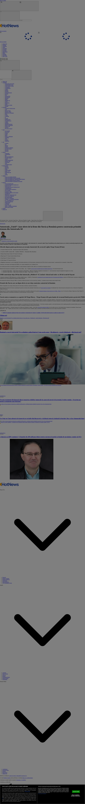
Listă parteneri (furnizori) (42, 793)
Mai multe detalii (27, 791)
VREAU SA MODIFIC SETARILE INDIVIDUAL (75, 795)
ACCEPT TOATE (76, 791)
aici (2, 798)
